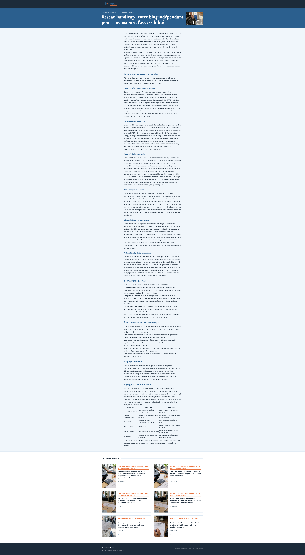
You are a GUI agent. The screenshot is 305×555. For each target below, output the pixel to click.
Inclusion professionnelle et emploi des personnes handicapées (133, 467)
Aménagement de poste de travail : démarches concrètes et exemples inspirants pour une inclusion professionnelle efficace (131, 474)
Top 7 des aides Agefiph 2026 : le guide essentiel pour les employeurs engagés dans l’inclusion (185, 473)
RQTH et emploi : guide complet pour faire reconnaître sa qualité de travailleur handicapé (132, 500)
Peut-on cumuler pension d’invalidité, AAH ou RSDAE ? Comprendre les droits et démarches (185, 525)
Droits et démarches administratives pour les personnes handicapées (131, 519)
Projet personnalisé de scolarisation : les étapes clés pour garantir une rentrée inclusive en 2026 (133, 525)
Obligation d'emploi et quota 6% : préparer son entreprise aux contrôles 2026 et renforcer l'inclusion (185, 500)
